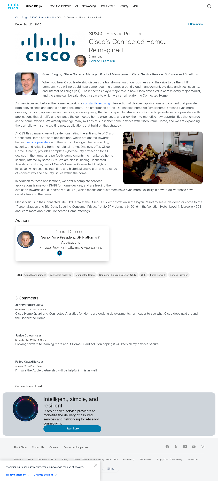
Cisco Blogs (34, 6)
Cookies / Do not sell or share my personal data (96, 459)
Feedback (18, 459)
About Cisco (20, 447)
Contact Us (38, 447)
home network (158, 275)
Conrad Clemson (102, 61)
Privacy (65, 459)
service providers (38, 142)
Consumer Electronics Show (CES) (118, 275)
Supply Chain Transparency (169, 459)
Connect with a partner (76, 447)
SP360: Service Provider (43, 17)
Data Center (107, 6)
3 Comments (195, 24)
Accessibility (129, 459)
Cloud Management (35, 275)
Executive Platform (60, 6)
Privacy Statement (15, 474)
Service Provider (179, 275)
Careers (53, 447)
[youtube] (194, 446)
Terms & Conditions (47, 459)
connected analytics (60, 275)
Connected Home (85, 275)
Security (123, 6)
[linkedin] (185, 446)
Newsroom (193, 459)
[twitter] (176, 446)
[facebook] (167, 446)
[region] (50, 471)
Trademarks (145, 459)
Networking (89, 6)
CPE (143, 275)
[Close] (95, 465)
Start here (72, 428)
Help (30, 459)
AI (76, 6)
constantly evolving (96, 103)
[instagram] (202, 446)
